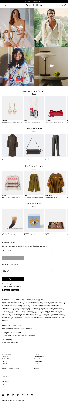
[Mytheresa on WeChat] (32, 394)
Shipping (4, 363)
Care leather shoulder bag (31, 159)
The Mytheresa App (39, 356)
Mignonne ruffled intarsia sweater (11, 197)
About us (36, 354)
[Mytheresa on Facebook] (8, 394)
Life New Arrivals (34, 204)
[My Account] (62, 5)
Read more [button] (5, 320)
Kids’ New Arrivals (34, 166)
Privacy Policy (5, 381)
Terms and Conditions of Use (9, 379)
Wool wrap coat (6, 159)
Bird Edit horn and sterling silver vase (12, 234)
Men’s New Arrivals (34, 129)
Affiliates (36, 368)
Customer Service (6, 354)
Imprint (4, 384)
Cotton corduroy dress (51, 197)
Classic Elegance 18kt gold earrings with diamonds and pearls (18, 122)
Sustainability (37, 358)
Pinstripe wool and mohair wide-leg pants (56, 159)
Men (51, 27)
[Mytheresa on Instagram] (18, 394)
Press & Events (38, 361)
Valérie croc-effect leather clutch (54, 122)
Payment (4, 361)
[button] (13, 279)
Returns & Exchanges (7, 366)
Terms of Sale (5, 376)
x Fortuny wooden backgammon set (54, 234)
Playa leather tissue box (30, 234)
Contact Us (5, 356)
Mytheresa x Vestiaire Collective (10, 368)
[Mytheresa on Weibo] (27, 394)
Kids (17, 66)
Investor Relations (38, 366)
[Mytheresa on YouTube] (23, 394)
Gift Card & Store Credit (8, 358)
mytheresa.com (20, 400)
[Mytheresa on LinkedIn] (3, 394)
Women (17, 27)
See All (34, 94)
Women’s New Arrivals (34, 91)
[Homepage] (34, 5)
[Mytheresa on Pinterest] (13, 394)
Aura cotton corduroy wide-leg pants (33, 197)
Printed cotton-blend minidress (32, 122)
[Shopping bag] (65, 5)
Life (51, 66)
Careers (36, 363)
